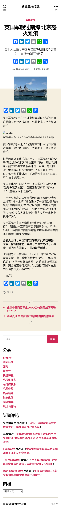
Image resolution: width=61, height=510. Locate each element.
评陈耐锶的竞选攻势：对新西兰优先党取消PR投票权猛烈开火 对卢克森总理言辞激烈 (30, 438)
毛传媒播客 (9, 379)
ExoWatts (9, 448)
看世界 (10, 292)
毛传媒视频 (9, 384)
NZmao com (22, 69)
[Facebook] (16, 42)
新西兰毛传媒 (31, 6)
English (7, 357)
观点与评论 (9, 406)
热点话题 (8, 393)
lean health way (13, 470)
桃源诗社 (8, 375)
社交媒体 (8, 397)
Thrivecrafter (12, 459)
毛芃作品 (8, 388)
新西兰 (7, 370)
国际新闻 (30, 19)
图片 (5, 366)
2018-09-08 (42, 69)
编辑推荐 (8, 402)
